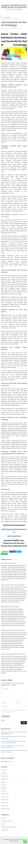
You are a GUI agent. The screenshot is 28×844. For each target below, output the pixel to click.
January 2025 (4, 796)
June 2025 (3, 785)
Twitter (19, 551)
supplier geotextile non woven (8, 826)
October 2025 (4, 776)
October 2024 (4, 805)
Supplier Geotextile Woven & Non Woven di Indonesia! (14, 6)
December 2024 (5, 799)
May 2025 (3, 788)
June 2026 (3, 773)
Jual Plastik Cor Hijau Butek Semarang (12, 585)
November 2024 (5, 802)
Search (2, 720)
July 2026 (3, 770)
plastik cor (3, 823)
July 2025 (3, 782)
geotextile (8, 17)
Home (2, 17)
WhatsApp (5, 553)
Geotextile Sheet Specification (10, 606)
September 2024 (5, 808)
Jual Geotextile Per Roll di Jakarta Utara (13, 654)
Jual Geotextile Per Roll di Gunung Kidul (13, 630)
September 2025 (5, 779)
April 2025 (3, 790)
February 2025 (4, 793)
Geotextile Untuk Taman (8, 563)
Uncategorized (4, 829)
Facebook (13, 551)
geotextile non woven (6, 821)
